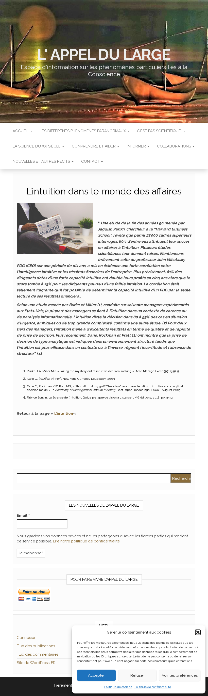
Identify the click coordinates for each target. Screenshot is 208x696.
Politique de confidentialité (152, 687)
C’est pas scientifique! (160, 131)
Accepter (96, 675)
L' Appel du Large (104, 54)
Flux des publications (36, 646)
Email (23, 515)
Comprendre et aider (94, 146)
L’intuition (63, 413)
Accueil (21, 131)
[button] (197, 632)
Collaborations (174, 146)
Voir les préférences (180, 675)
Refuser (137, 675)
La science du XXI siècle (37, 146)
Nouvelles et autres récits (42, 161)
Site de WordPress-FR (36, 662)
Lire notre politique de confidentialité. (86, 541)
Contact (90, 161)
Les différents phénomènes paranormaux (83, 131)
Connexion (27, 637)
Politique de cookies (118, 687)
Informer (137, 146)
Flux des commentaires (37, 654)
